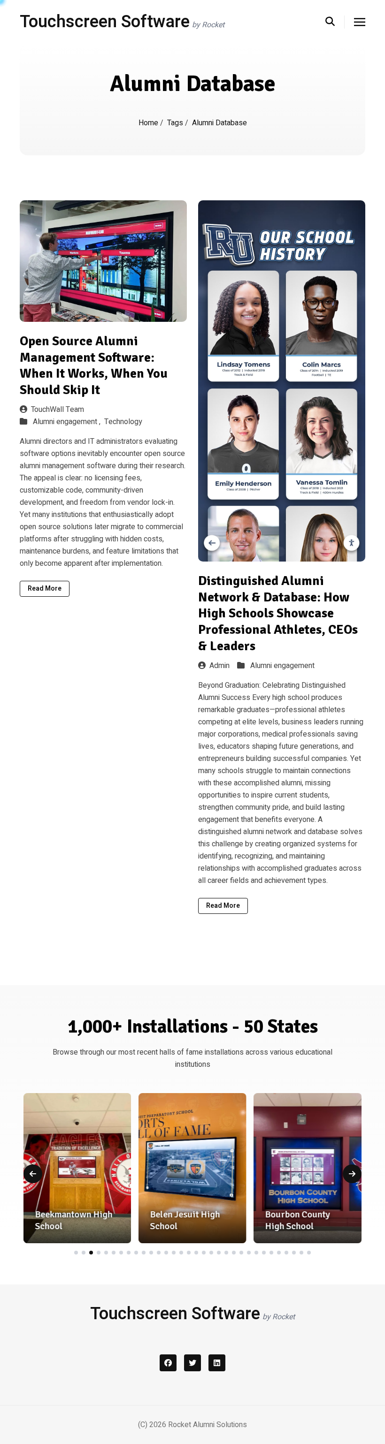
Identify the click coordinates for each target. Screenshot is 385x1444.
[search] (335, 22)
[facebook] (168, 1362)
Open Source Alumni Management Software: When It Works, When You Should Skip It (94, 365)
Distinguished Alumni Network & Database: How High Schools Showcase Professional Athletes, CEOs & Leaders (278, 613)
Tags (176, 123)
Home (149, 123)
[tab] (76, 1252)
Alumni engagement (282, 665)
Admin (219, 665)
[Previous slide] (32, 1173)
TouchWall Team (57, 409)
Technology (123, 421)
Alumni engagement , (67, 421)
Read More (45, 588)
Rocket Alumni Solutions (207, 1424)
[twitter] (192, 1362)
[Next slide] (352, 1173)
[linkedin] (216, 1362)
